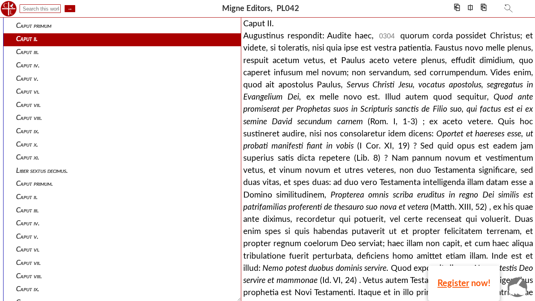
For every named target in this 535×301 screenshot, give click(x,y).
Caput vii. (28, 105)
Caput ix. (27, 131)
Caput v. (27, 78)
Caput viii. (29, 117)
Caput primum (33, 25)
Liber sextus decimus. (42, 170)
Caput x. (27, 144)
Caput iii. (27, 52)
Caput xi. (27, 157)
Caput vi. (28, 91)
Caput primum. (34, 183)
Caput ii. (27, 39)
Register (453, 283)
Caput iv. (28, 65)
